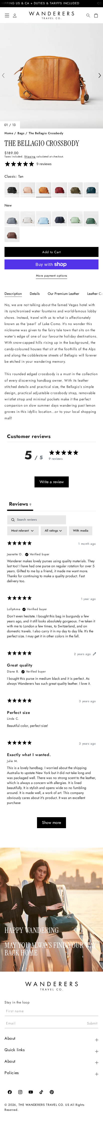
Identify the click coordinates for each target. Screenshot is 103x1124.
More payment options (51, 275)
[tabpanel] (51, 361)
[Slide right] (99, 75)
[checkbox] (80, 530)
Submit (92, 1023)
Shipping (30, 156)
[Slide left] (3, 75)
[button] (7, 15)
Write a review (52, 482)
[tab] (13, 294)
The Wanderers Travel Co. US (44, 1105)
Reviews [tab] (20, 504)
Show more (51, 822)
